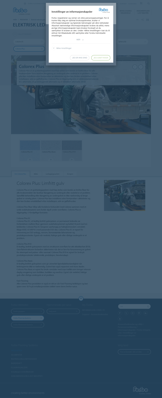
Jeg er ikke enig (79, 58)
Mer (78, 39)
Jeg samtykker (100, 58)
